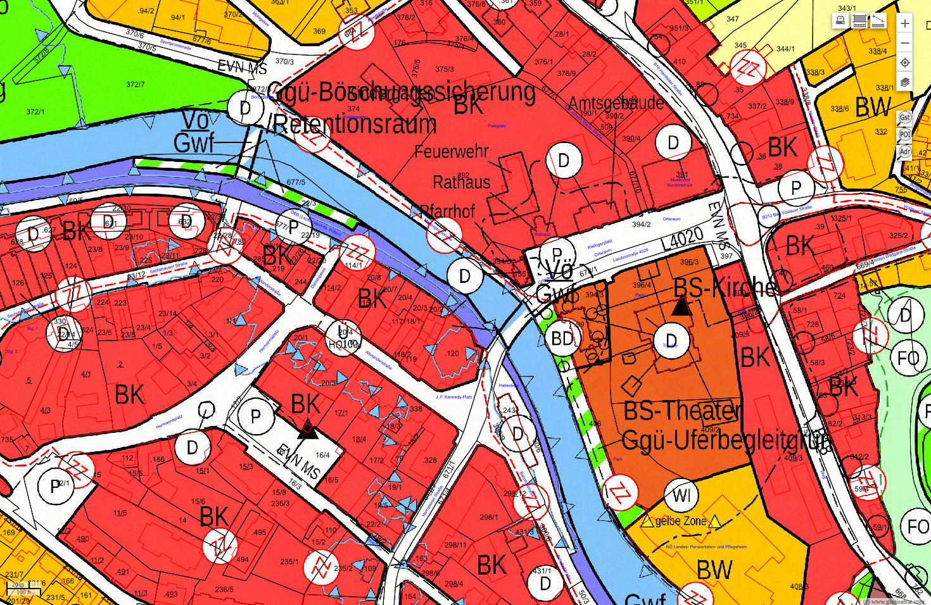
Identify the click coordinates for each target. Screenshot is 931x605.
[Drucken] (840, 20)
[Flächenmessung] (859, 20)
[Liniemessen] (878, 20)
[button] (904, 22)
